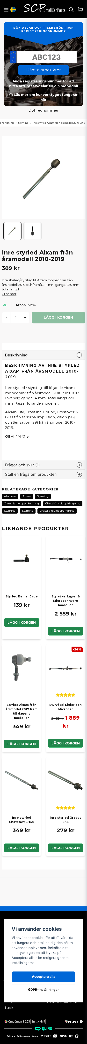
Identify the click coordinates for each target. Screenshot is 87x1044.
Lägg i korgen (21, 622)
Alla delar (10, 496)
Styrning (23, 122)
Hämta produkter (43, 70)
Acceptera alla (43, 976)
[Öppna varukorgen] (80, 9)
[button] (13, 9)
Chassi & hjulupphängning (21, 503)
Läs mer (10, 294)
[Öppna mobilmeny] (6, 10)
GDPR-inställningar (43, 989)
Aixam (26, 496)
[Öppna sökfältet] (71, 9)
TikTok (8, 1008)
